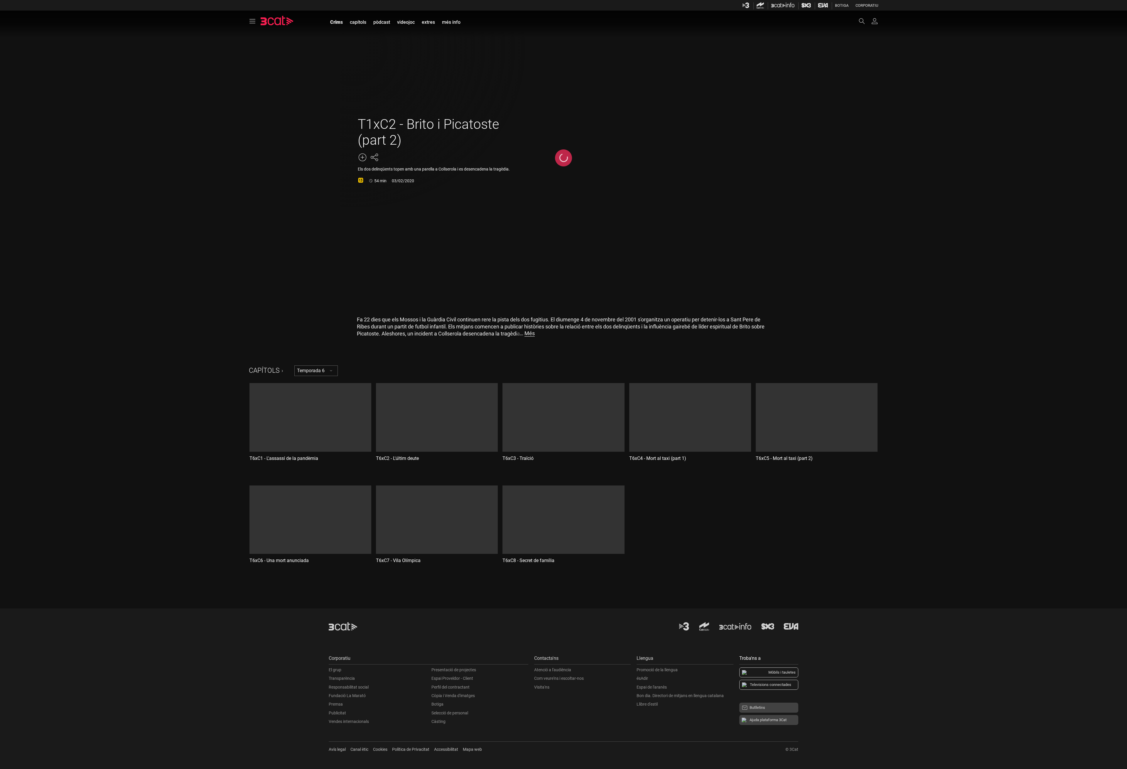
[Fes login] (874, 21)
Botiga (841, 5)
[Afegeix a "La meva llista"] (362, 157)
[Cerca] (864, 21)
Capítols (264, 371)
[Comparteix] (374, 157)
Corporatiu (867, 5)
